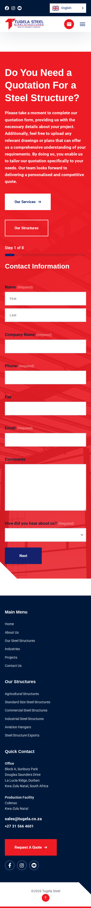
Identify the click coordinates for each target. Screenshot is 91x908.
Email (19, 427)
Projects (11, 657)
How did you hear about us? (39, 523)
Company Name (28, 334)
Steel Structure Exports (22, 735)
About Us (12, 632)
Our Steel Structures (20, 641)
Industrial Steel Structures (24, 719)
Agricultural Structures (22, 694)
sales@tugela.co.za (23, 818)
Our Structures (27, 228)
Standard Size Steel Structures (27, 702)
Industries (12, 649)
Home (9, 624)
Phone (19, 365)
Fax (8, 396)
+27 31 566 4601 (19, 826)
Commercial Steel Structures (26, 710)
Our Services (25, 202)
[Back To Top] (46, 898)
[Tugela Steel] (24, 24)
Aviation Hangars (18, 727)
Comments (15, 459)
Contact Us (13, 666)
